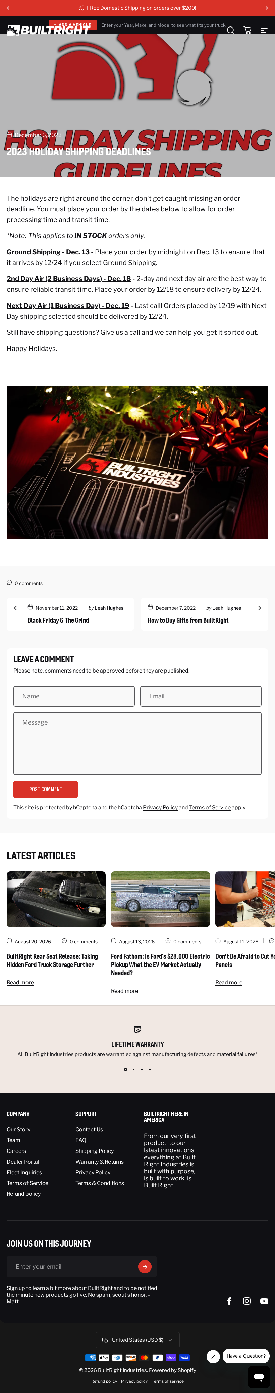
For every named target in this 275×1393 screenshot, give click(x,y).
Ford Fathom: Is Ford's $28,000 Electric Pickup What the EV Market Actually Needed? (160, 964)
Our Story (18, 1129)
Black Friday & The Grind (58, 620)
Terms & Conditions (99, 1183)
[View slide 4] (150, 1069)
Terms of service (168, 1381)
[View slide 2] (133, 1069)
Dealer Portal (23, 1162)
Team (13, 1140)
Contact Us (89, 1129)
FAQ (80, 1140)
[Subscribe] (145, 1266)
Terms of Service (210, 807)
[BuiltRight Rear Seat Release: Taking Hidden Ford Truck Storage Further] (56, 899)
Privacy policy (134, 1381)
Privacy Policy (160, 807)
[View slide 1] (125, 1069)
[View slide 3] (142, 1069)
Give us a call (120, 332)
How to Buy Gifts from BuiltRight (188, 620)
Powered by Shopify (172, 1370)
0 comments (29, 583)
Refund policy (24, 1194)
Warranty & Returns (99, 1162)
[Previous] (9, 8)
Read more (20, 982)
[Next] (265, 8)
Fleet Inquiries (24, 1172)
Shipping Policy (94, 1151)
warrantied (119, 1054)
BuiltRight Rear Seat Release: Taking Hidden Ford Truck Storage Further (52, 960)
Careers (16, 1151)
